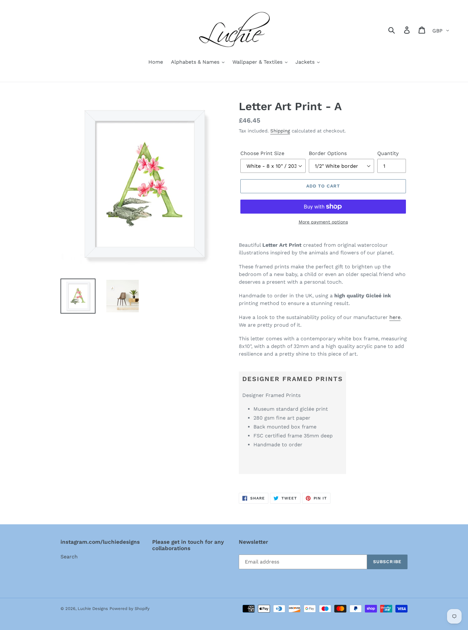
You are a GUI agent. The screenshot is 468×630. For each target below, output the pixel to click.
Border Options (328, 153)
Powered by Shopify (130, 608)
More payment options (323, 221)
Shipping (280, 131)
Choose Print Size (262, 153)
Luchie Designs (93, 608)
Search (69, 557)
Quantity (388, 153)
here (395, 317)
